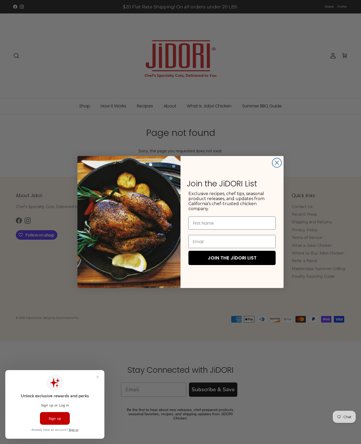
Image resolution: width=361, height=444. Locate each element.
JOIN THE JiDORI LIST (232, 257)
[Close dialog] (276, 162)
